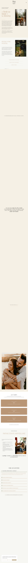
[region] (9, 558)
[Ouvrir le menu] (26, 2)
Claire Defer (8, 68)
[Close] (16, 555)
